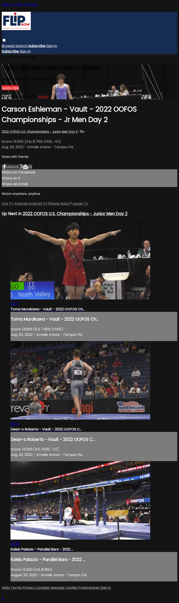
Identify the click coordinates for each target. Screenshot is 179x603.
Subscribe (10, 87)
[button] (4, 40)
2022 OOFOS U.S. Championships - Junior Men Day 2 (40, 132)
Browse (8, 45)
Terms (16, 587)
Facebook (11, 166)
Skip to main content (20, 4)
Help (6, 587)
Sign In (25, 51)
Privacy (29, 587)
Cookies (43, 587)
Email (27, 166)
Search (21, 45)
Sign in (51, 45)
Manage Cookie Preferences (75, 587)
